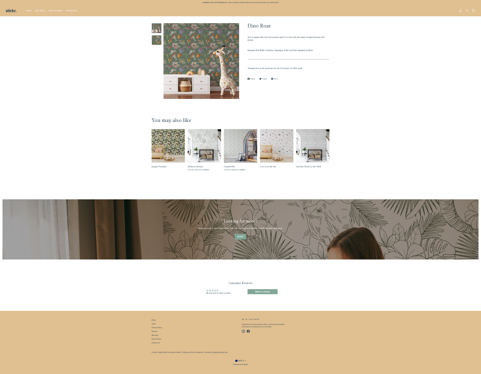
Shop (29, 10)
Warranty (155, 335)
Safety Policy (156, 339)
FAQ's (154, 320)
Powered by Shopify (240, 364)
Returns (154, 331)
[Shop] (240, 229)
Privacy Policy (157, 328)
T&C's (154, 324)
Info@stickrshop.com (219, 352)
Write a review (262, 291)
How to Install (55, 10)
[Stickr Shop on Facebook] (248, 331)
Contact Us (71, 10)
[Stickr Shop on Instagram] (243, 331)
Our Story (40, 10)
